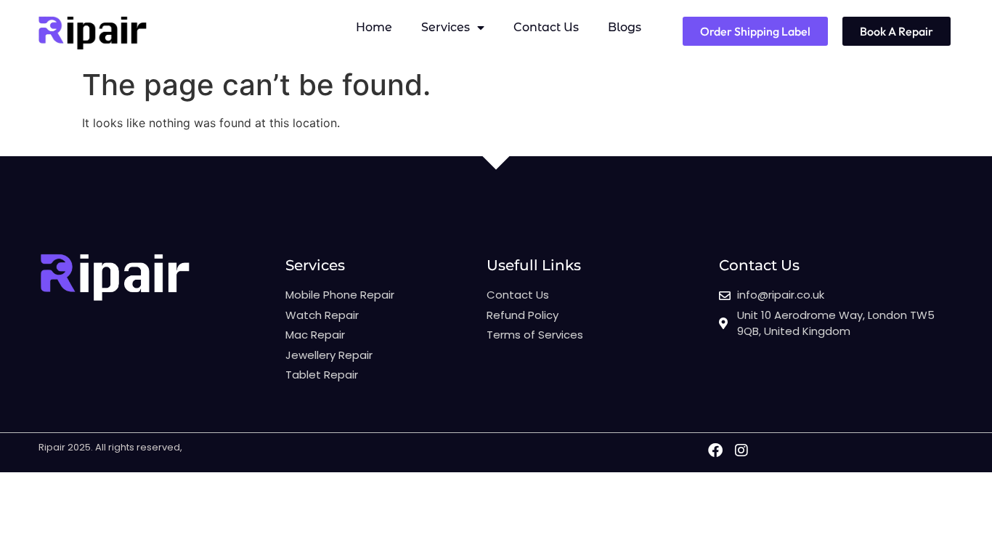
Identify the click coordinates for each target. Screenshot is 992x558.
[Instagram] (741, 450)
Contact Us (546, 27)
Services (445, 27)
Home (374, 27)
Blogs (624, 27)
